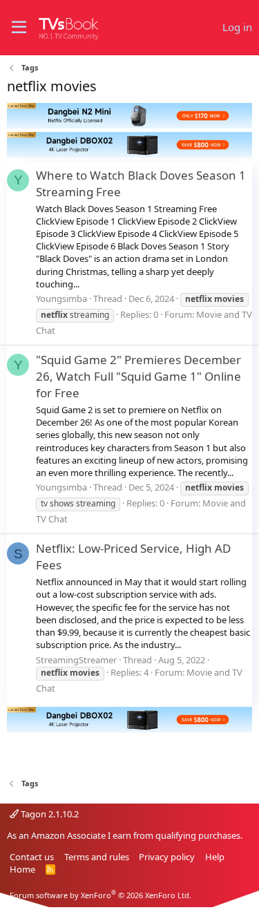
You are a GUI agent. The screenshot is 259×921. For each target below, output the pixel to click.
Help (214, 857)
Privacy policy (167, 857)
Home (22, 869)
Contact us (32, 857)
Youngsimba (61, 298)
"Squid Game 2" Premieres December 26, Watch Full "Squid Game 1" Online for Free (138, 376)
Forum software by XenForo (100, 895)
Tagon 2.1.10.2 (49, 814)
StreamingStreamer (76, 660)
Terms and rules (96, 857)
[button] (19, 27)
